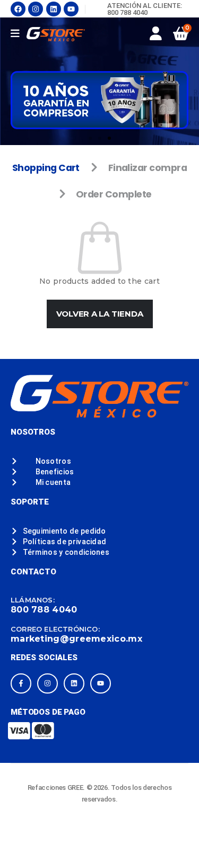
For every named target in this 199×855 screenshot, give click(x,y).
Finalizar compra (147, 167)
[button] (90, 138)
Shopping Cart (46, 167)
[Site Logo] (56, 34)
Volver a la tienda (99, 314)
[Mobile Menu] (19, 33)
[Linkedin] (53, 9)
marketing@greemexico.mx (76, 639)
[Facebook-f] (21, 683)
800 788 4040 (44, 610)
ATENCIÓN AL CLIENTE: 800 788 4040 (144, 9)
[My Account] (156, 33)
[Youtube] (71, 9)
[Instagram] (35, 9)
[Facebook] (18, 9)
